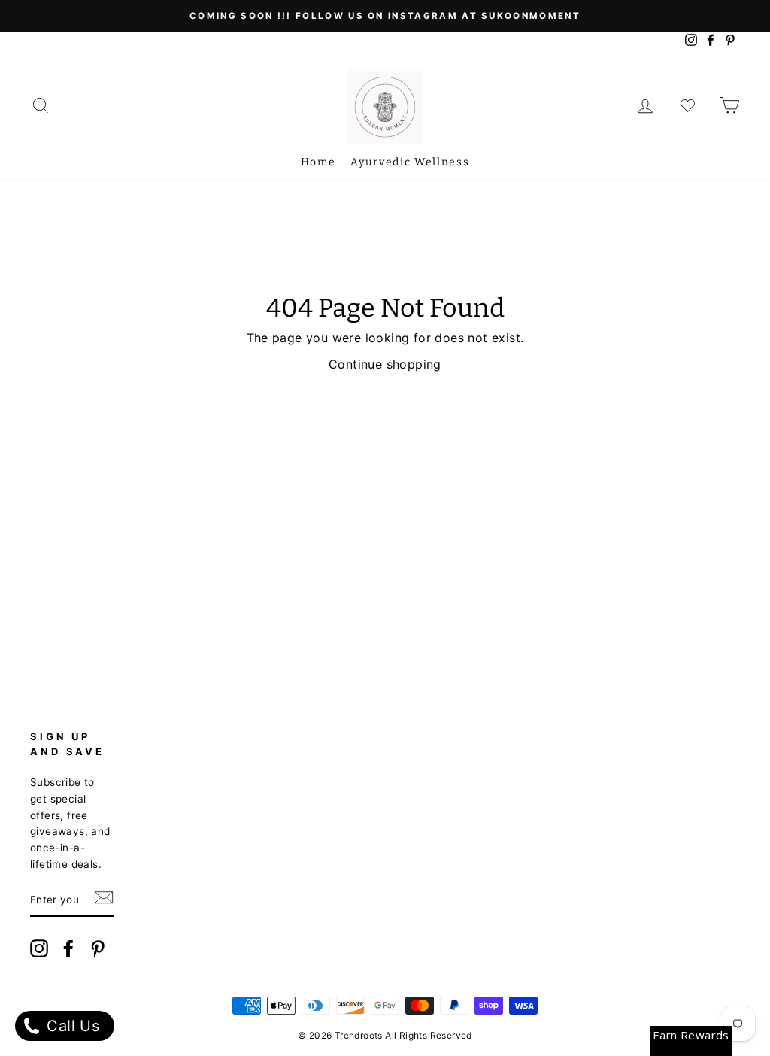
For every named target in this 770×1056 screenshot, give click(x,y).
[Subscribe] (104, 901)
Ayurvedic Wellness (409, 162)
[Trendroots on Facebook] (68, 951)
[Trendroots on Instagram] (39, 951)
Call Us (70, 1026)
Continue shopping (385, 364)
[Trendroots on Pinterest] (98, 951)
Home (318, 162)
